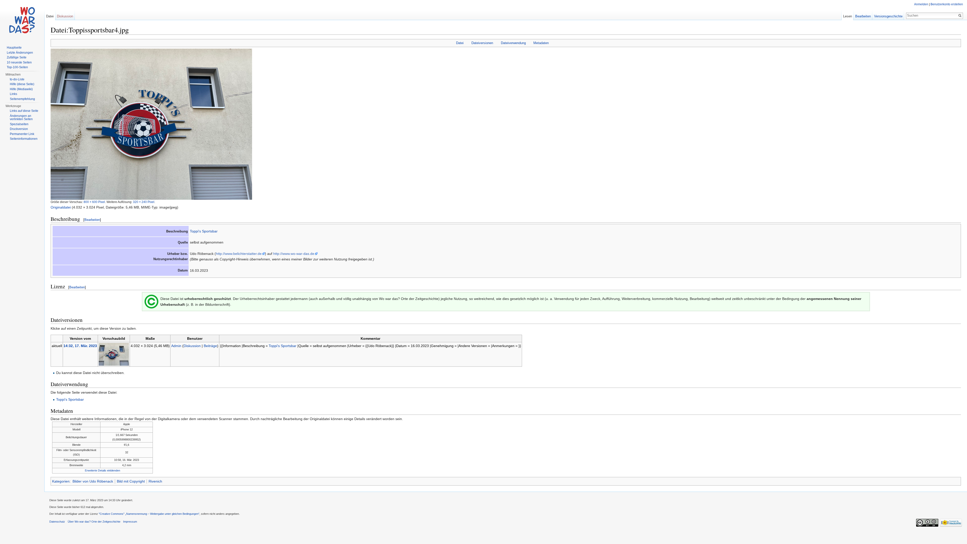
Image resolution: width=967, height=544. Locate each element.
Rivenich (155, 481)
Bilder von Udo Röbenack (93, 481)
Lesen (847, 16)
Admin (176, 346)
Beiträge (210, 346)
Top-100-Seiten (17, 67)
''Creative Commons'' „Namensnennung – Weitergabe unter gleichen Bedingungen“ (149, 513)
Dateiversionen (482, 43)
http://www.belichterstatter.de (239, 254)
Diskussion (192, 346)
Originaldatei (61, 207)
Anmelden (921, 4)
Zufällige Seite (16, 57)
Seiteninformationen (24, 139)
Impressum (130, 521)
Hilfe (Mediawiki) (21, 89)
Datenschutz (57, 521)
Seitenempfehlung (22, 99)
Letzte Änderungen (20, 52)
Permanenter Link (22, 134)
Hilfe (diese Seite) (22, 84)
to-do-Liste (17, 79)
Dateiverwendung (513, 43)
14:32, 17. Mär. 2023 (80, 346)
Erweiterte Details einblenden (102, 470)
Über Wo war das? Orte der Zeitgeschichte (94, 521)
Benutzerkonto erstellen (946, 4)
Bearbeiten (92, 220)
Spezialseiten (19, 124)
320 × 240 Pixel (143, 201)
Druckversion (19, 129)
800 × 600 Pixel (94, 201)
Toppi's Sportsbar (204, 231)
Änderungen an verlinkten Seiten (21, 117)
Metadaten (541, 43)
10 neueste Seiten (19, 62)
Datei (460, 43)
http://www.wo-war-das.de (293, 254)
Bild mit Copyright (131, 481)
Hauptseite (14, 47)
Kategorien (61, 481)
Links (13, 94)
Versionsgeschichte (888, 16)
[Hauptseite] (22, 20)
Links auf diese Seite (24, 111)
